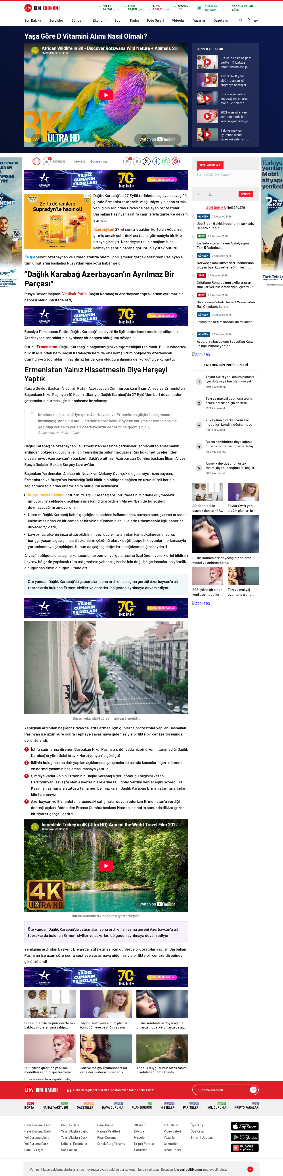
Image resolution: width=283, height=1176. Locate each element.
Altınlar (139, 1125)
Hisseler (167, 1105)
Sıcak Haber (172, 1150)
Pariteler (191, 1105)
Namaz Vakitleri (55, 1105)
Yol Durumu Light (36, 1137)
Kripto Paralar (246, 1105)
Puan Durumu (142, 1105)
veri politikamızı (191, 1169)
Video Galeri (172, 1131)
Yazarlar (199, 20)
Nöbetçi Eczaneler (74, 1144)
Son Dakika (32, 20)
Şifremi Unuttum (202, 1137)
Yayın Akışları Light (74, 1131)
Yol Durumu (216, 1105)
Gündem (77, 20)
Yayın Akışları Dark (74, 1137)
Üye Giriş (197, 1125)
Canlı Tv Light (34, 1150)
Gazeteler (221, 20)
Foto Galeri (155, 20)
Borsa (29, 1105)
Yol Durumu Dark (36, 1144)
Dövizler (140, 1131)
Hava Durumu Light (38, 1125)
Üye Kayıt (197, 1131)
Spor (118, 20)
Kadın (134, 20)
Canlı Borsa (105, 1125)
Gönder (245, 194)
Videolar (178, 20)
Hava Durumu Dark (37, 1131)
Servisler (56, 20)
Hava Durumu (112, 1105)
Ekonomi (99, 20)
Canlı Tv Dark (70, 1125)
